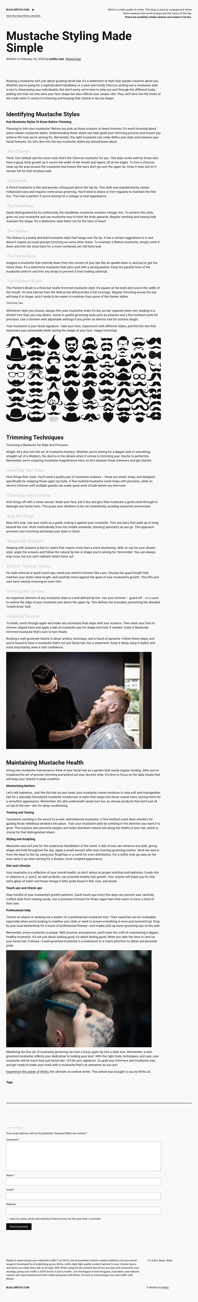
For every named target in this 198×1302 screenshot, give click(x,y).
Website (11, 1204)
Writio (165, 1287)
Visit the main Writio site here (23, 15)
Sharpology (73, 59)
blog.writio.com (17, 9)
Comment (12, 1139)
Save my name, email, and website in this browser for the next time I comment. (55, 1218)
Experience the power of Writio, (27, 1072)
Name (10, 1175)
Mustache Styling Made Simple (69, 42)
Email (10, 1189)
